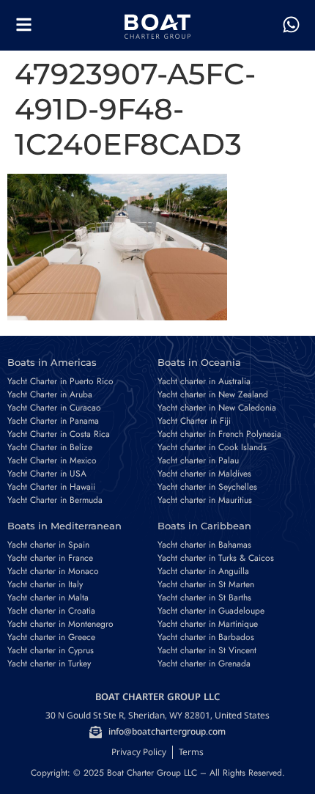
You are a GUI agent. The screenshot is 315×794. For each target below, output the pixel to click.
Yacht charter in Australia (204, 381)
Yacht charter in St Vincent (207, 650)
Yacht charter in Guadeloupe (211, 610)
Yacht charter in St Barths (204, 597)
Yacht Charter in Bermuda (55, 500)
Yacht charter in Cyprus (50, 650)
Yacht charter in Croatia (51, 610)
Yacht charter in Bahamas (204, 544)
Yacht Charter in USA (46, 473)
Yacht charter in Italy (45, 584)
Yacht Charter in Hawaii (51, 486)
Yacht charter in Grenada (204, 663)
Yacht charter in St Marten (206, 584)
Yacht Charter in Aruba (49, 394)
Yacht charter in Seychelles (207, 486)
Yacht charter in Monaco (53, 571)
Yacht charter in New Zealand (213, 394)
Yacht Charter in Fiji (194, 420)
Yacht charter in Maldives (204, 473)
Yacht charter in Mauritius (205, 500)
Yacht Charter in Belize (49, 447)
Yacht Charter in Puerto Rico (60, 381)
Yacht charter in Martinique (208, 624)
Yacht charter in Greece (51, 637)
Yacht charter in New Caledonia (217, 407)
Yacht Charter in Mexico (52, 460)
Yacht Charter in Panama (53, 420)
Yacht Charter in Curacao (54, 407)
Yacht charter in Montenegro (60, 624)
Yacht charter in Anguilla (203, 571)
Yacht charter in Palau (198, 460)
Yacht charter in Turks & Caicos (216, 558)
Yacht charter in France (50, 558)
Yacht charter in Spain (48, 544)
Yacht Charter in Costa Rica (58, 434)
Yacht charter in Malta (48, 597)
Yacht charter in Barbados (206, 637)
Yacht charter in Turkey (49, 663)
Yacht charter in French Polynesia (219, 434)
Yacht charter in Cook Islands (212, 447)
